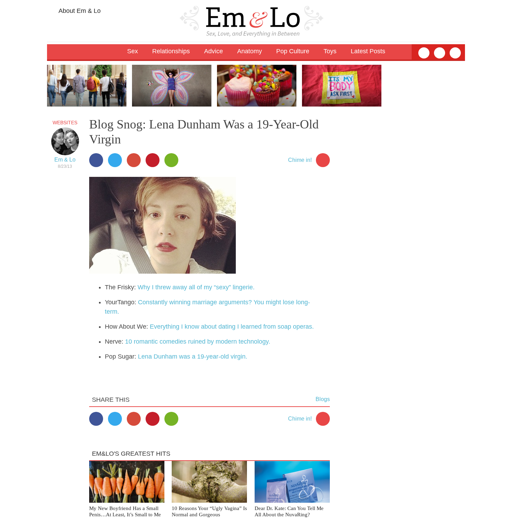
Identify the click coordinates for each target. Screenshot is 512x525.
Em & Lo (65, 160)
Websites (65, 122)
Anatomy (249, 51)
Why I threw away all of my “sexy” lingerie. (196, 287)
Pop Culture (292, 51)
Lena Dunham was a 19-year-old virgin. (192, 356)
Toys (330, 51)
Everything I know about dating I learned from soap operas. (232, 326)
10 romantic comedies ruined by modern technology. (197, 341)
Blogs (323, 399)
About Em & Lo (79, 10)
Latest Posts (368, 51)
